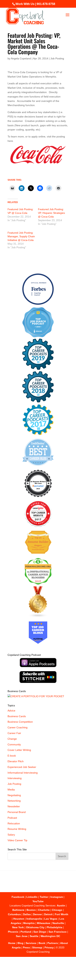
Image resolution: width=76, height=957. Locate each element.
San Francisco (58, 931)
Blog (20, 943)
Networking (14, 800)
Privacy (49, 947)
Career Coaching (17, 727)
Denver (37, 914)
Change (12, 738)
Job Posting (57, 58)
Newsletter (14, 806)
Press (26, 947)
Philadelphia (54, 927)
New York (18, 927)
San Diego (39, 931)
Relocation (14, 823)
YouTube (38, 901)
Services (31, 943)
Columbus (14, 914)
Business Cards (17, 716)
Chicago (57, 909)
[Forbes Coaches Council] (38, 303)
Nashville (58, 923)
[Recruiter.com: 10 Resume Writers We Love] (38, 497)
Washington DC (50, 936)
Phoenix (13, 931)
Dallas (27, 914)
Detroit (48, 914)
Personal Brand (17, 812)
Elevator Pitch (16, 761)
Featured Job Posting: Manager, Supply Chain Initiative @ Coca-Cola (21, 236)
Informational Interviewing (23, 772)
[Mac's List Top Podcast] (38, 434)
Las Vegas (50, 918)
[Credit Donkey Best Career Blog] (38, 466)
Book (42, 943)
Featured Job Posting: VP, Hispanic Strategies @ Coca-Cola (51, 213)
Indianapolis (34, 918)
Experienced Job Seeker (22, 767)
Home (11, 943)
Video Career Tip (17, 840)
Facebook (18, 896)
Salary (11, 834)
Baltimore (18, 909)
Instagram (56, 896)
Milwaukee (43, 923)
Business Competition (20, 721)
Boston (31, 909)
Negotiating (14, 795)
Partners (52, 943)
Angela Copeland (21, 58)
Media (11, 789)
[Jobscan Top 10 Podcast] (38, 336)
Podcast (12, 817)
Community (14, 744)
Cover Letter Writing (19, 749)
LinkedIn (31, 896)
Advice (11, 710)
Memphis (29, 923)
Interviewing (15, 778)
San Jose (21, 936)
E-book (12, 755)
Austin (61, 905)
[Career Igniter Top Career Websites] (38, 526)
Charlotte (44, 909)
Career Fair (14, 733)
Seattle (34, 936)
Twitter (44, 896)
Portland (25, 931)
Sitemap (37, 947)
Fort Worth (61, 914)
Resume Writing (17, 828)
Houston (18, 918)
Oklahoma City (35, 927)
